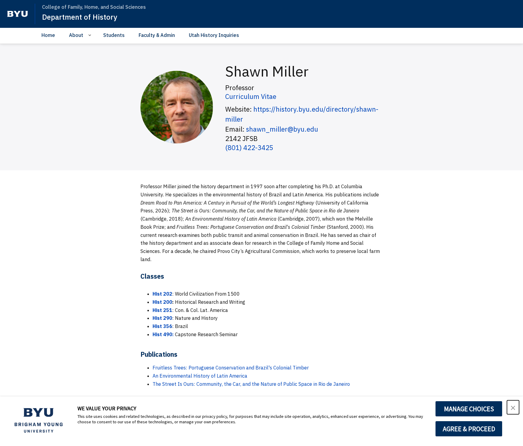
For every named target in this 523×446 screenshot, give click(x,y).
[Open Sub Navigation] (90, 35)
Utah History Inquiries (214, 35)
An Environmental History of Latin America (200, 376)
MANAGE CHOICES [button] (469, 409)
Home (48, 35)
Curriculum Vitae (250, 96)
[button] (513, 407)
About (76, 35)
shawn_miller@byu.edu (282, 129)
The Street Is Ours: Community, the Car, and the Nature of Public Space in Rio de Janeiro (251, 384)
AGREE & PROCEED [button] (469, 429)
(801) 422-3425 (249, 147)
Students (114, 35)
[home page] (17, 14)
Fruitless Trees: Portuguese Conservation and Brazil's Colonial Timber (231, 368)
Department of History (79, 17)
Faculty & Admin (157, 35)
